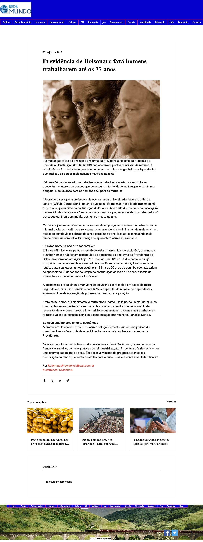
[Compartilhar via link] (67, 380)
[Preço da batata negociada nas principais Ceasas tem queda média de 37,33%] (50, 420)
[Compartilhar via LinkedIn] (59, 380)
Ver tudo (171, 401)
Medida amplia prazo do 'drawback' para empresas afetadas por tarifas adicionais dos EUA (100, 441)
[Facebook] (167, 533)
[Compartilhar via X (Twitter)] (52, 380)
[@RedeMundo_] (175, 533)
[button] (172, 26)
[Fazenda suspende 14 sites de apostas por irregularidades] (153, 420)
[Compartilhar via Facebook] (44, 380)
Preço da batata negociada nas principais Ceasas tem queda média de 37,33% (49, 441)
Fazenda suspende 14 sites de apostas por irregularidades (151, 441)
